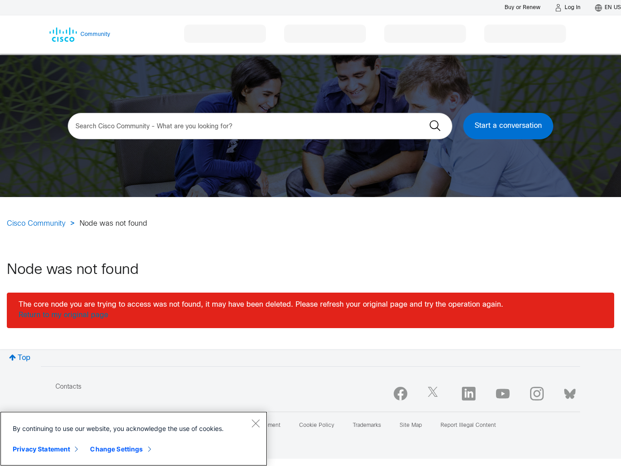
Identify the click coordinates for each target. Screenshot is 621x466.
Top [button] (24, 358)
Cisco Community (36, 223)
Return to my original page (63, 315)
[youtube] (503, 393)
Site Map (411, 425)
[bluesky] (570, 391)
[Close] (255, 423)
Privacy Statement (41, 449)
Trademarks (367, 425)
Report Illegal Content (468, 425)
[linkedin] (469, 393)
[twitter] (434, 393)
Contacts (68, 387)
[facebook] (400, 393)
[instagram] (537, 393)
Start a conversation (508, 125)
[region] (133, 438)
